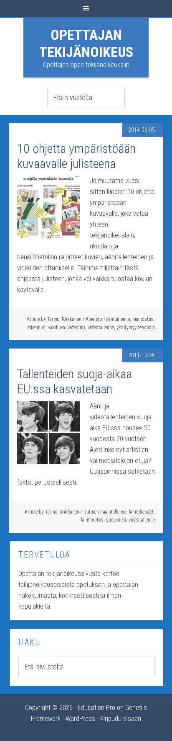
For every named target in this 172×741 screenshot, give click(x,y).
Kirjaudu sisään (120, 719)
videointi (76, 327)
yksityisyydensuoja (135, 327)
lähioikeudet (141, 512)
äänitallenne (118, 319)
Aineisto (94, 319)
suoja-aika (116, 520)
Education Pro (96, 708)
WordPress (80, 719)
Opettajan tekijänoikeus (86, 43)
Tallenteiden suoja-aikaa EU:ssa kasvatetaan (74, 381)
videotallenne (101, 327)
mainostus (143, 319)
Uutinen (91, 512)
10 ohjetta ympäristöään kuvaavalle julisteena (76, 156)
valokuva (56, 327)
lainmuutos (92, 520)
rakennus (36, 327)
